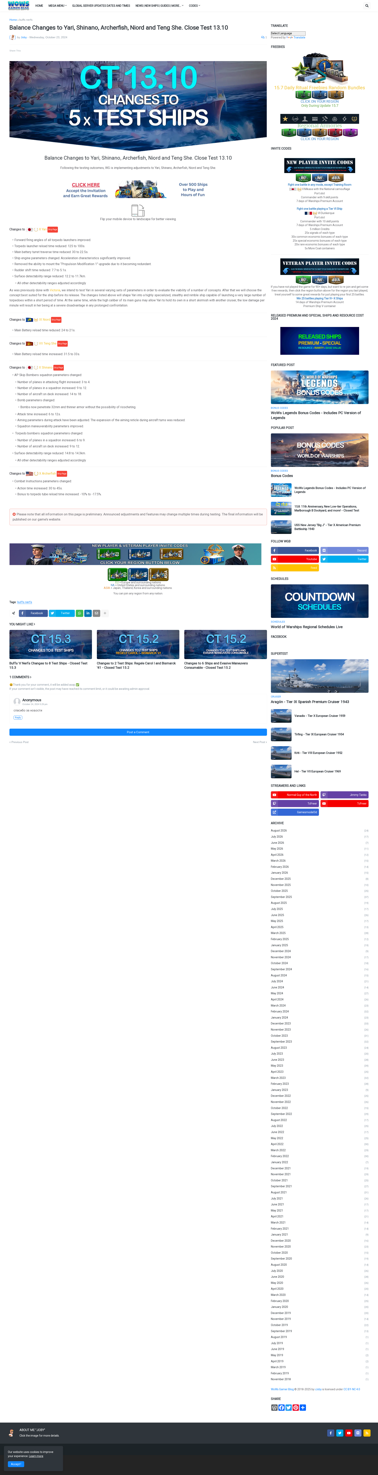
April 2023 (320, 1071)
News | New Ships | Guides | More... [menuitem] (158, 5)
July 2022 (320, 1126)
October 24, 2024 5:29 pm (34, 704)
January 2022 (320, 1162)
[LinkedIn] (88, 613)
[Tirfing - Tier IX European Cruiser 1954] (281, 734)
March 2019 (320, 1367)
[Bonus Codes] (320, 450)
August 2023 (320, 1047)
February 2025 (320, 939)
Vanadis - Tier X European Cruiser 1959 (320, 716)
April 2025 (320, 927)
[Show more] (105, 613)
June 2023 (320, 1059)
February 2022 (320, 1156)
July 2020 (320, 1270)
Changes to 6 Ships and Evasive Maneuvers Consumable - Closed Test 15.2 (216, 665)
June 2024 (320, 987)
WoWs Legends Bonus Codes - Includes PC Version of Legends (316, 415)
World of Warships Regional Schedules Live (307, 627)
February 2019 (320, 1373)
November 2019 (320, 1318)
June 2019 (320, 1349)
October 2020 (320, 1252)
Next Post (259, 742)
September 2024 (320, 969)
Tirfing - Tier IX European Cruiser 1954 (319, 734)
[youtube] (348, 1433)
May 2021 (320, 1210)
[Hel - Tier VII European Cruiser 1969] (281, 771)
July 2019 (320, 1343)
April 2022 (320, 1144)
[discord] (357, 1433)
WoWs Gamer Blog (282, 1389)
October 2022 (320, 1108)
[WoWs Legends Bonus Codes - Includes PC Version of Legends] (320, 387)
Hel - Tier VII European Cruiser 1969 (318, 771)
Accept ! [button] (16, 1464)
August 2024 (320, 975)
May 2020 (320, 1282)
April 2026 (320, 854)
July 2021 (320, 1198)
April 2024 (320, 999)
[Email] (96, 613)
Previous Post (20, 742)
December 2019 (320, 1313)
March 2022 (320, 1150)
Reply (18, 717)
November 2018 (320, 1379)
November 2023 (320, 1029)
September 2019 (320, 1331)
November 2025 (320, 884)
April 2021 (320, 1216)
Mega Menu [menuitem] (56, 5)
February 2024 (320, 1011)
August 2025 (320, 902)
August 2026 (320, 830)
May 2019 (320, 1355)
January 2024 (320, 1017)
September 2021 (320, 1186)
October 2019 (320, 1325)
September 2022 (320, 1114)
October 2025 (320, 890)
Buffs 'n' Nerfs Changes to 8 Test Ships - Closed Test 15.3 (48, 665)
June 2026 (320, 842)
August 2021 (320, 1192)
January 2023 (320, 1089)
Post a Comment (138, 732)
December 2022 (320, 1095)
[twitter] (339, 1433)
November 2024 (320, 957)
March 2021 (320, 1222)
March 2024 (320, 1005)
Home (13, 19)
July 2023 (320, 1053)
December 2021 (320, 1168)
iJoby (318, 1389)
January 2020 (320, 1306)
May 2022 (320, 1138)
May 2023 (320, 1065)
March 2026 (320, 860)
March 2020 (320, 1294)
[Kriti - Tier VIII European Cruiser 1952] (281, 753)
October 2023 (320, 1035)
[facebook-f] (330, 1433)
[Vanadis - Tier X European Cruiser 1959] (281, 716)
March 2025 (320, 933)
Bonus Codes (282, 475)
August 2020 (320, 1264)
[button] (367, 5)
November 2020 (320, 1246)
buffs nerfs (25, 19)
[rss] (367, 1433)
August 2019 (320, 1337)
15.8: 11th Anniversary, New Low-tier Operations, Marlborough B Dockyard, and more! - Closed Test (327, 508)
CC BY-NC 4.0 (352, 1389)
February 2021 (320, 1228)
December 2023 (320, 1023)
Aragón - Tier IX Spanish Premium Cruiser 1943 (310, 701)
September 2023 (320, 1041)
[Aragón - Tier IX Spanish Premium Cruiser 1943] (320, 676)
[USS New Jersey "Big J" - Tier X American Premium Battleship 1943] (281, 527)
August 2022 (320, 1120)
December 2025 (320, 878)
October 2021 (320, 1180)
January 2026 (320, 872)
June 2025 (320, 915)
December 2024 (320, 951)
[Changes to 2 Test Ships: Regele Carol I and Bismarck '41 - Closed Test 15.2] (138, 644)
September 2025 (320, 897)
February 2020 (320, 1301)
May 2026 (320, 848)
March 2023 (320, 1077)
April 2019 (320, 1361)
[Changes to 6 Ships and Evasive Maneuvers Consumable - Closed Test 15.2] (225, 644)
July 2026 (320, 836)
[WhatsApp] (79, 613)
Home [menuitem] (39, 5)
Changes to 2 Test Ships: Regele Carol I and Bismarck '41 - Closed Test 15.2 (136, 665)
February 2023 (320, 1083)
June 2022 (320, 1132)
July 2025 (320, 909)
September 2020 (320, 1258)
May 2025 (320, 921)
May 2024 (320, 993)
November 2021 (320, 1174)
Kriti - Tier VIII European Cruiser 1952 (318, 753)
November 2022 (320, 1101)
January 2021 (320, 1234)
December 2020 (320, 1240)
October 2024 (320, 963)
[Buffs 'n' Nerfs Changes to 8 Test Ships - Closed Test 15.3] (50, 644)
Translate (299, 37)
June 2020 (320, 1276)
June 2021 (320, 1204)
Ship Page (52, 229)
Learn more (36, 1456)
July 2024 (320, 981)
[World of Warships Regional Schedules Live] (320, 601)
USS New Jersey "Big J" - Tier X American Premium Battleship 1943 (328, 527)
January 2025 (320, 945)
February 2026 (320, 866)
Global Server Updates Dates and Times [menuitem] (101, 5)
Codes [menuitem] (193, 5)
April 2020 (320, 1288)
